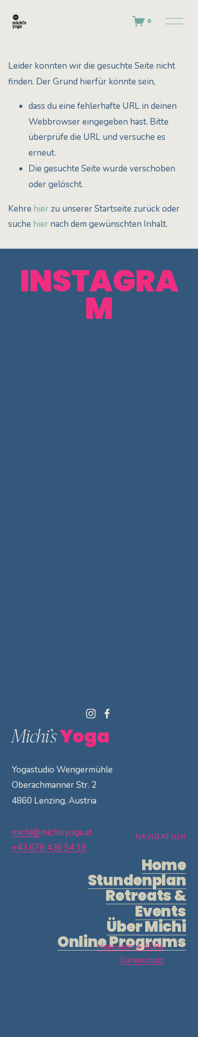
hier (41, 209)
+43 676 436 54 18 (49, 847)
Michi (146, 926)
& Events (146, 903)
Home (164, 865)
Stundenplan (137, 880)
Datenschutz (141, 960)
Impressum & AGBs (130, 946)
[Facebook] (107, 713)
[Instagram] (91, 713)
